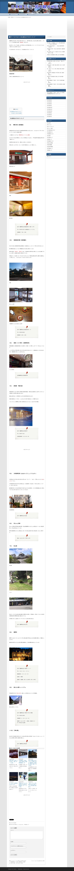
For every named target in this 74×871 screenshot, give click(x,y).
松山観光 (14, 822)
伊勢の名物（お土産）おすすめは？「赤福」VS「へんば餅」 (13, 761)
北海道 (49, 135)
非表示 (16, 109)
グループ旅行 (50, 128)
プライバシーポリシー (32, 14)
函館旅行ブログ (50, 133)
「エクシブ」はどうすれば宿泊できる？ (37, 860)
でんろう (56, 93)
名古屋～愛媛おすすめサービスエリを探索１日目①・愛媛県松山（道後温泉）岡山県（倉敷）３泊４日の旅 (32, 763)
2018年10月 (50, 111)
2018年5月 (50, 112)
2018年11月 (50, 109)
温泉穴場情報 (50, 146)
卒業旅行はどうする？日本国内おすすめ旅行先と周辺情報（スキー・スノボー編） (23, 785)
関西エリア (50, 150)
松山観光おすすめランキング (15, 111)
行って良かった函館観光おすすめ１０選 (13, 784)
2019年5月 (50, 105)
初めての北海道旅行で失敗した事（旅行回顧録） (56, 54)
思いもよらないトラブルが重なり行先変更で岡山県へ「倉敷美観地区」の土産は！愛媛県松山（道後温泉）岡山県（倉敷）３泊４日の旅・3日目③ (17, 861)
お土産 (49, 122)
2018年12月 (50, 107)
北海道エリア (50, 137)
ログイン (49, 156)
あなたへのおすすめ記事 (16, 113)
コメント (12, 830)
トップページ (13, 14)
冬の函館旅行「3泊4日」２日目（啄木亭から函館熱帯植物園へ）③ (23, 761)
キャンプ (49, 124)
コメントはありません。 (20, 824)
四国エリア (27, 824)
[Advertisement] (37, 27)
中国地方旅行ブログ (51, 130)
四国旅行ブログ (50, 141)
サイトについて (22, 14)
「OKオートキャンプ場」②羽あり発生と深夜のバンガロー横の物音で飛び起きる (32, 785)
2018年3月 (50, 116)
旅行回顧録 (50, 144)
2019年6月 (50, 103)
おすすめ (11, 822)
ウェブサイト (12, 850)
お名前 (11, 841)
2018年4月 (50, 114)
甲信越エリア (50, 148)
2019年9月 (50, 100)
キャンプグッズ (50, 126)
